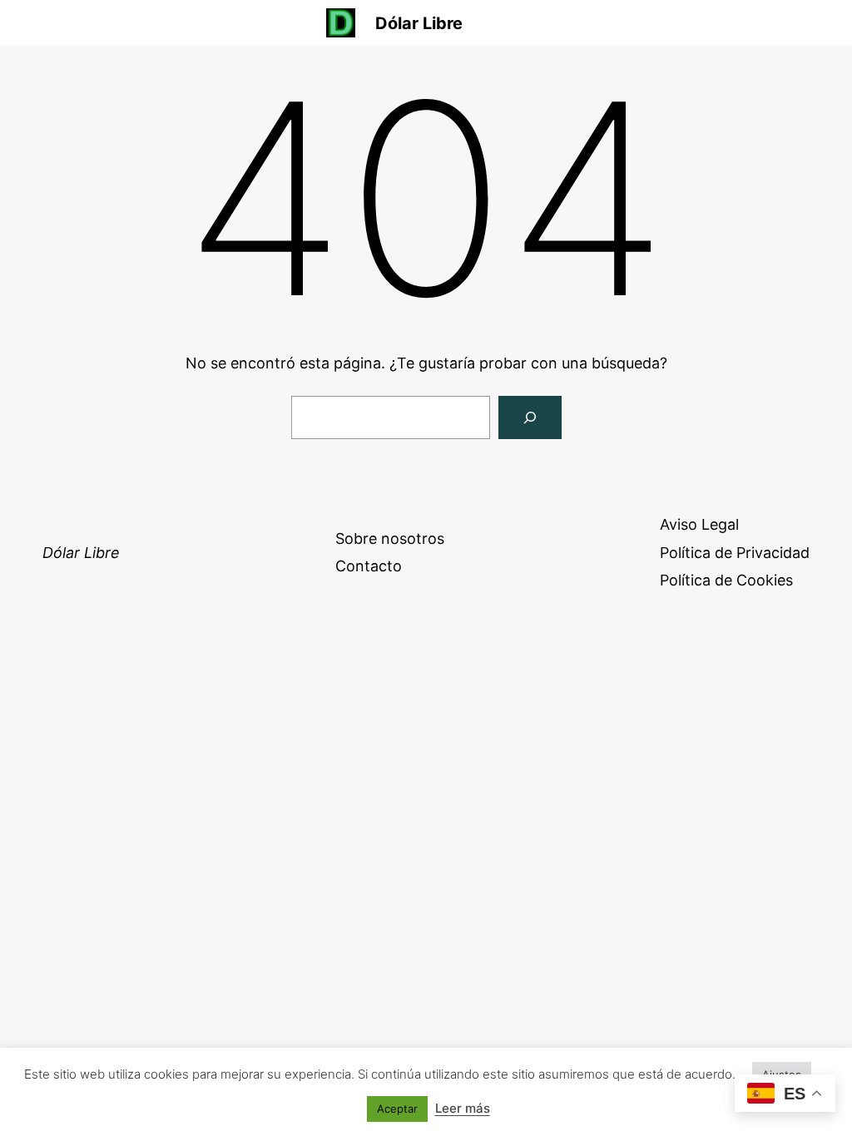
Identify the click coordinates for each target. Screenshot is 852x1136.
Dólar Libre (419, 23)
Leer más (462, 1108)
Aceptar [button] (397, 1108)
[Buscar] (530, 417)
